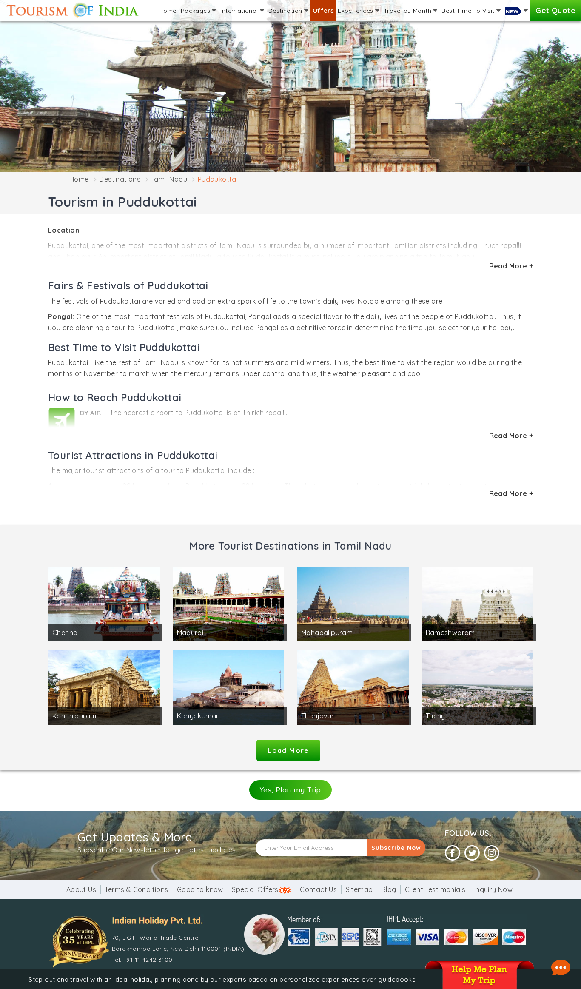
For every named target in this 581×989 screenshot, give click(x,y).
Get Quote (555, 10)
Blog (389, 889)
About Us (81, 889)
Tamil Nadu (169, 179)
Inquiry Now (493, 889)
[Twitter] (472, 853)
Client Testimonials (435, 889)
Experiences (356, 10)
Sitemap (359, 889)
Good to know (200, 889)
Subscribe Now (396, 848)
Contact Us (318, 889)
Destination (286, 10)
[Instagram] (491, 853)
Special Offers (255, 889)
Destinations (119, 179)
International (240, 10)
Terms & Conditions (136, 889)
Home (168, 10)
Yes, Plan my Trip (290, 789)
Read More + (511, 266)
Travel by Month (408, 10)
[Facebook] (452, 853)
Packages (196, 10)
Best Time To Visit (468, 10)
